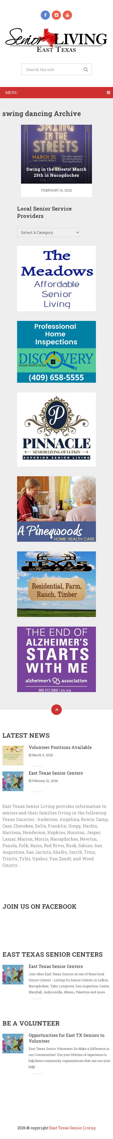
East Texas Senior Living (72, 1127)
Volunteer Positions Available (60, 747)
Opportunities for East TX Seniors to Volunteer (66, 1038)
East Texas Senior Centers (56, 773)
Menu (11, 92)
